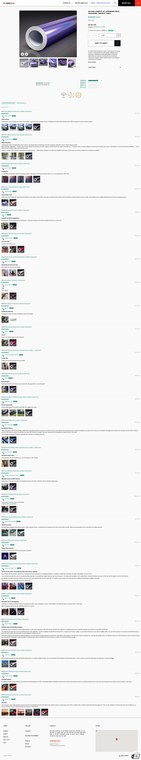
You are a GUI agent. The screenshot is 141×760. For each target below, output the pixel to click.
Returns (27, 743)
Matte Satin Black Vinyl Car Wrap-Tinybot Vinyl (17, 210)
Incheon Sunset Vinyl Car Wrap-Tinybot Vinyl (16, 619)
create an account (103, 3)
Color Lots (6, 739)
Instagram (27, 730)
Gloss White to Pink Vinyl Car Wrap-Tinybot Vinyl (17, 303)
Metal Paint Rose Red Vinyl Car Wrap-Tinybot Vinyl (18, 233)
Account (5, 733)
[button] (68, 3)
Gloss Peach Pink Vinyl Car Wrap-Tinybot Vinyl (17, 186)
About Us (5, 736)
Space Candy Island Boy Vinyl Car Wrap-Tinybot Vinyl (19, 517)
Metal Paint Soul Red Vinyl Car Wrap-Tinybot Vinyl (18, 694)
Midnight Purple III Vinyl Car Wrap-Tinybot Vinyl (17, 163)
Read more (92, 62)
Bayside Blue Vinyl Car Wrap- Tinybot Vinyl (16, 420)
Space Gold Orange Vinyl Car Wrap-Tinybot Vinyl (17, 671)
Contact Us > (55, 741)
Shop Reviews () (21, 103)
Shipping (90, 26)
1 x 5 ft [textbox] (102, 35)
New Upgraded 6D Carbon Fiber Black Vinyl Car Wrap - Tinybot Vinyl (23, 350)
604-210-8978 (124, 755)
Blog (4, 742)
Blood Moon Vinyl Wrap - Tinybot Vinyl (15, 280)
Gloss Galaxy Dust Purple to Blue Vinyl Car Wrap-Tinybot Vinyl (21, 563)
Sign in (93, 3)
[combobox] (109, 35)
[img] (43, 83)
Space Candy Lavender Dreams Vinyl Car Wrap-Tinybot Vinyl (21, 257)
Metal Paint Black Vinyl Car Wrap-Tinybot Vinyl (17, 494)
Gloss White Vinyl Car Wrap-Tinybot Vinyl (15, 540)
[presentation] (22, 54)
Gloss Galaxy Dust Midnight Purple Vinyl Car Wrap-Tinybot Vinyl (21, 397)
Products (5, 730)
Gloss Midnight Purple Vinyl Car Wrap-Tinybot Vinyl (18, 111)
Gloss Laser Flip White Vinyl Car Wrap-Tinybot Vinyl (18, 650)
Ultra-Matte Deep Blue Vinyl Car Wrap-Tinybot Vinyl (18, 134)
